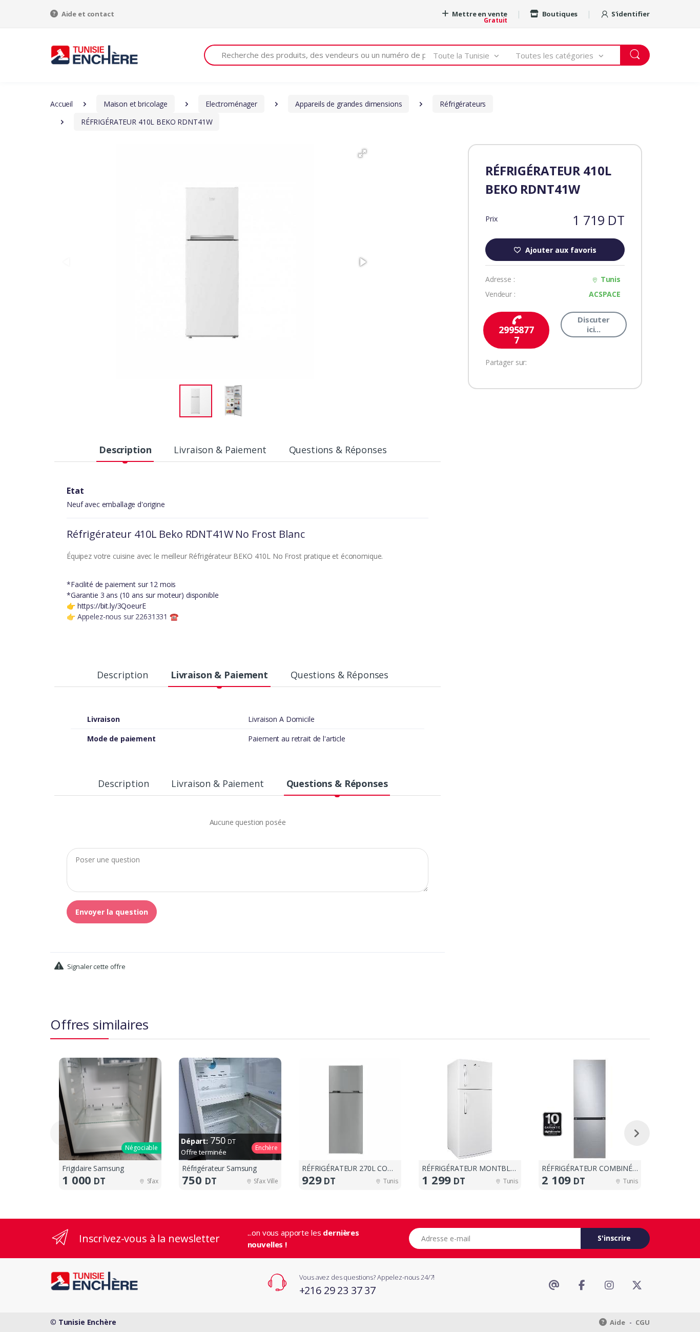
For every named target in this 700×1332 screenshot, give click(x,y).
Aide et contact (87, 13)
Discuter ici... (594, 324)
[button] (474, 55)
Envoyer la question (111, 912)
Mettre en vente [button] (479, 13)
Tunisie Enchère (87, 1322)
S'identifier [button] (630, 13)
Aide (617, 1322)
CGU (642, 1322)
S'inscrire (614, 1238)
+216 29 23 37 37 (337, 1290)
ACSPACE (605, 294)
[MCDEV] (94, 55)
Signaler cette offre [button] (96, 966)
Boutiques (559, 13)
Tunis (611, 279)
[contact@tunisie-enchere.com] (554, 1285)
